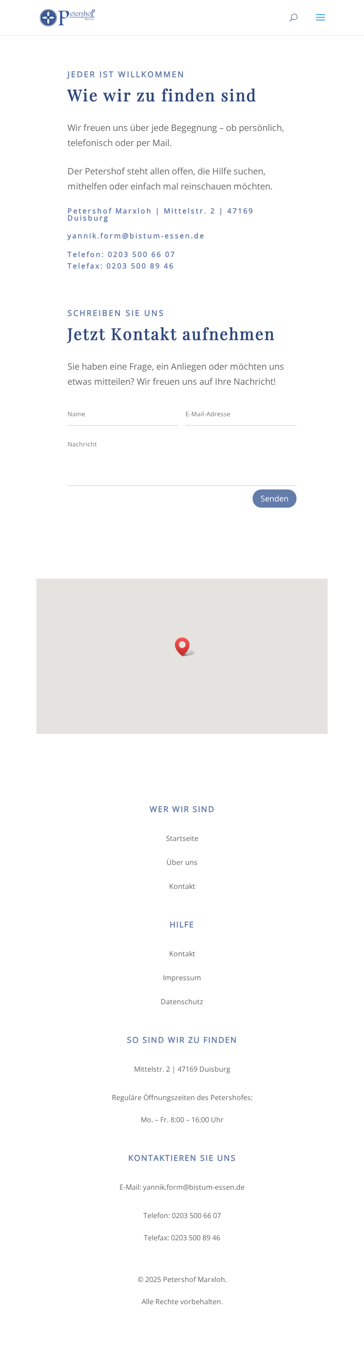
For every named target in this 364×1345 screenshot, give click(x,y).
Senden (275, 498)
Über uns (182, 862)
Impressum (182, 977)
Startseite (182, 838)
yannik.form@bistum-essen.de (136, 236)
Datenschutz (182, 1001)
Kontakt (182, 886)
